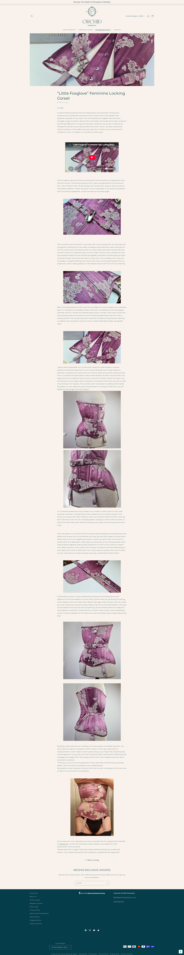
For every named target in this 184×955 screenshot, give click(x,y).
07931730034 (119, 902)
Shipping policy (114, 954)
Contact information (127, 954)
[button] (32, 16)
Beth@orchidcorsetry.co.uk (125, 897)
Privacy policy (93, 954)
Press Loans (34, 907)
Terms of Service (36, 923)
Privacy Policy (35, 910)
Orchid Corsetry (60, 954)
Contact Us (34, 893)
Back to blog (93, 860)
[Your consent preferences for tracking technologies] (180, 951)
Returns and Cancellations (39, 913)
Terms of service (103, 954)
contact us (63, 844)
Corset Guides (35, 900)
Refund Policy (35, 917)
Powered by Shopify (71, 954)
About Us (33, 896)
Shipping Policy (35, 920)
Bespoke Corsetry (36, 903)
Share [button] (61, 108)
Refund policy (83, 954)
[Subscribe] (107, 883)
